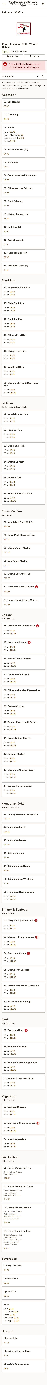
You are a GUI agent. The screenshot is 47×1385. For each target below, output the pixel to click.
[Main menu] (4, 4)
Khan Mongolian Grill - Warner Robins (23, 2)
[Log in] (43, 4)
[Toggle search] (42, 76)
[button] (23, 104)
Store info (13, 56)
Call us (35, 56)
